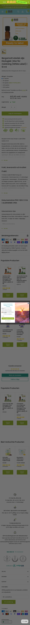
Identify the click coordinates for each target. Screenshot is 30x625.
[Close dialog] (28, 303)
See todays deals (22, 2)
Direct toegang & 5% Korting (7, 318)
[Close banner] (28, 2)
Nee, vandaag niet (7, 320)
